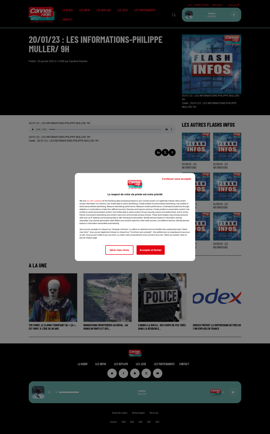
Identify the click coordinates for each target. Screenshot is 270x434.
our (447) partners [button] (94, 200)
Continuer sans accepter (176, 179)
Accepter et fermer (151, 250)
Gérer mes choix (119, 250)
